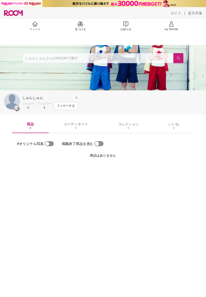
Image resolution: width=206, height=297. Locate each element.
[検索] (178, 58)
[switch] (49, 143)
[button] (12, 101)
